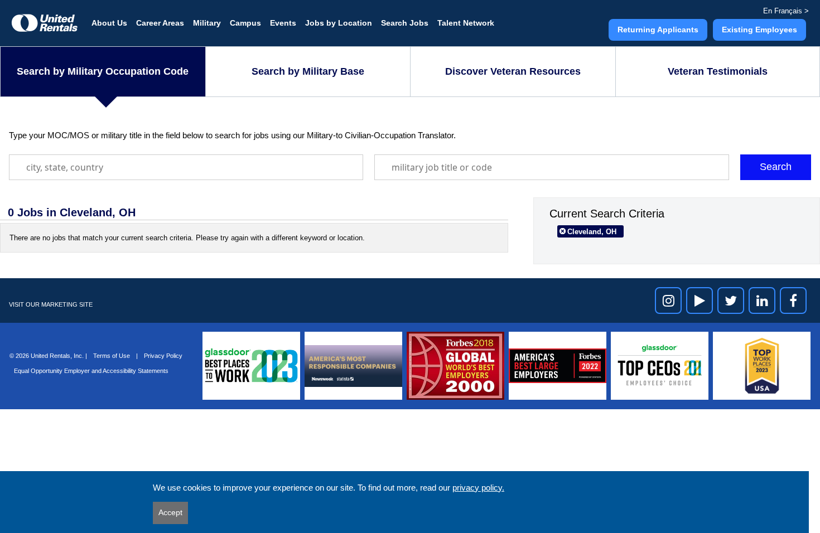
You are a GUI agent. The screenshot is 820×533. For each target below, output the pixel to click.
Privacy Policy (163, 355)
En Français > (786, 11)
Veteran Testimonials (718, 71)
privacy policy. (478, 487)
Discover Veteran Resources (513, 71)
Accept (170, 512)
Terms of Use (112, 355)
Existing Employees (759, 29)
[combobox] (186, 167)
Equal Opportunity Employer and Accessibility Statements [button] (91, 370)
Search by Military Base (308, 71)
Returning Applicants (658, 29)
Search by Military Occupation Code (103, 71)
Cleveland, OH (591, 231)
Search (776, 166)
